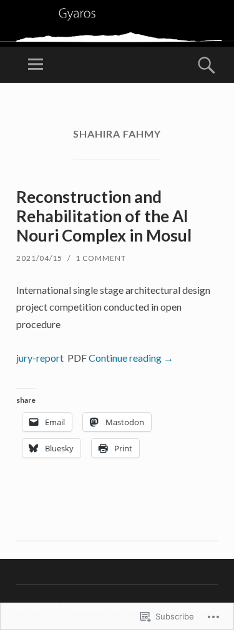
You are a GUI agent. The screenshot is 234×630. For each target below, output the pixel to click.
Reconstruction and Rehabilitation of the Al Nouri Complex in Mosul (104, 216)
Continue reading (131, 358)
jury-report (40, 358)
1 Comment (101, 258)
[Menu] (35, 65)
